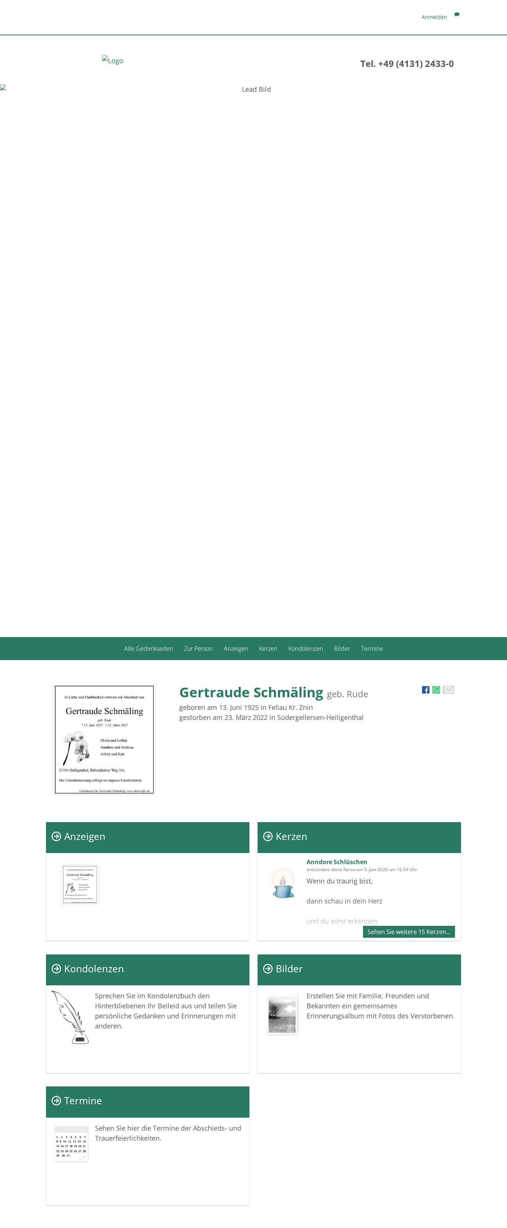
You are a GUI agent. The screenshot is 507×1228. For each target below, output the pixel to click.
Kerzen (268, 648)
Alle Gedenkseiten (148, 648)
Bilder (342, 648)
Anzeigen (236, 648)
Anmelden (434, 16)
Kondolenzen (305, 648)
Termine (372, 648)
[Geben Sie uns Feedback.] (456, 16)
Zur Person (198, 648)
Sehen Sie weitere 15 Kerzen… (409, 932)
